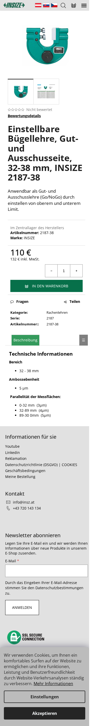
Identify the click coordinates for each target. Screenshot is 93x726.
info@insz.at (23, 502)
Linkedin (12, 452)
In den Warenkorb (50, 285)
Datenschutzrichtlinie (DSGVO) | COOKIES (41, 464)
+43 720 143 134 (27, 508)
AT (38, 5)
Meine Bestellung (20, 476)
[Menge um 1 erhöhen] (76, 271)
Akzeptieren (44, 713)
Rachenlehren (57, 312)
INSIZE (29, 237)
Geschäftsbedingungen (25, 470)
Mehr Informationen (53, 683)
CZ (54, 5)
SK (46, 5)
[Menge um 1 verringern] (51, 271)
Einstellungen (44, 697)
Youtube (12, 446)
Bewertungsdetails (24, 115)
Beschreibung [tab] (25, 340)
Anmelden (22, 607)
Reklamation (16, 458)
